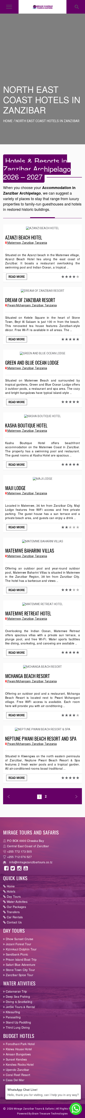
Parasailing (13, 1017)
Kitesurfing (12, 1012)
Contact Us (14, 922)
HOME (7, 121)
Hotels (10, 891)
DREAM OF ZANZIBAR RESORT (30, 299)
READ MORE (16, 276)
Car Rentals (14, 917)
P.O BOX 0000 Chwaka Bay (25, 841)
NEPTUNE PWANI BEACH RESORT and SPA (40, 738)
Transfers (13, 912)
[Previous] (8, 796)
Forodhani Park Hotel (20, 1044)
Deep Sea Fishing (17, 996)
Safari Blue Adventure (20, 965)
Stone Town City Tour (20, 970)
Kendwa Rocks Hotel (19, 1064)
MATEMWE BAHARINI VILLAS (29, 550)
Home (10, 886)
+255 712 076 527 (19, 857)
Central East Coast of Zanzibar (28, 846)
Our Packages (16, 907)
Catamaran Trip (16, 991)
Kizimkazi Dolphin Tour (21, 949)
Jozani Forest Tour (18, 944)
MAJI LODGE (15, 487)
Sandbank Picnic (16, 954)
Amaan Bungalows (18, 1054)
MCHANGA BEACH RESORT (27, 675)
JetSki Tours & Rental (20, 1007)
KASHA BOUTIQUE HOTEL (26, 425)
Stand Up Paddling (18, 1022)
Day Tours (13, 896)
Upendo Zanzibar (17, 1070)
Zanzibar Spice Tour (19, 975)
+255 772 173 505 (19, 851)
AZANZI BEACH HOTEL (23, 237)
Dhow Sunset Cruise (19, 939)
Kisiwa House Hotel (18, 1049)
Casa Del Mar (14, 1080)
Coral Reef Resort (17, 1075)
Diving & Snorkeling (18, 1002)
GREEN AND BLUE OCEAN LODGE (32, 362)
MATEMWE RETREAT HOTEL (28, 613)
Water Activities (16, 902)
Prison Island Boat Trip (21, 959)
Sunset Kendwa (16, 1059)
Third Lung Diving (17, 1027)
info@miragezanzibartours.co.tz (30, 862)
